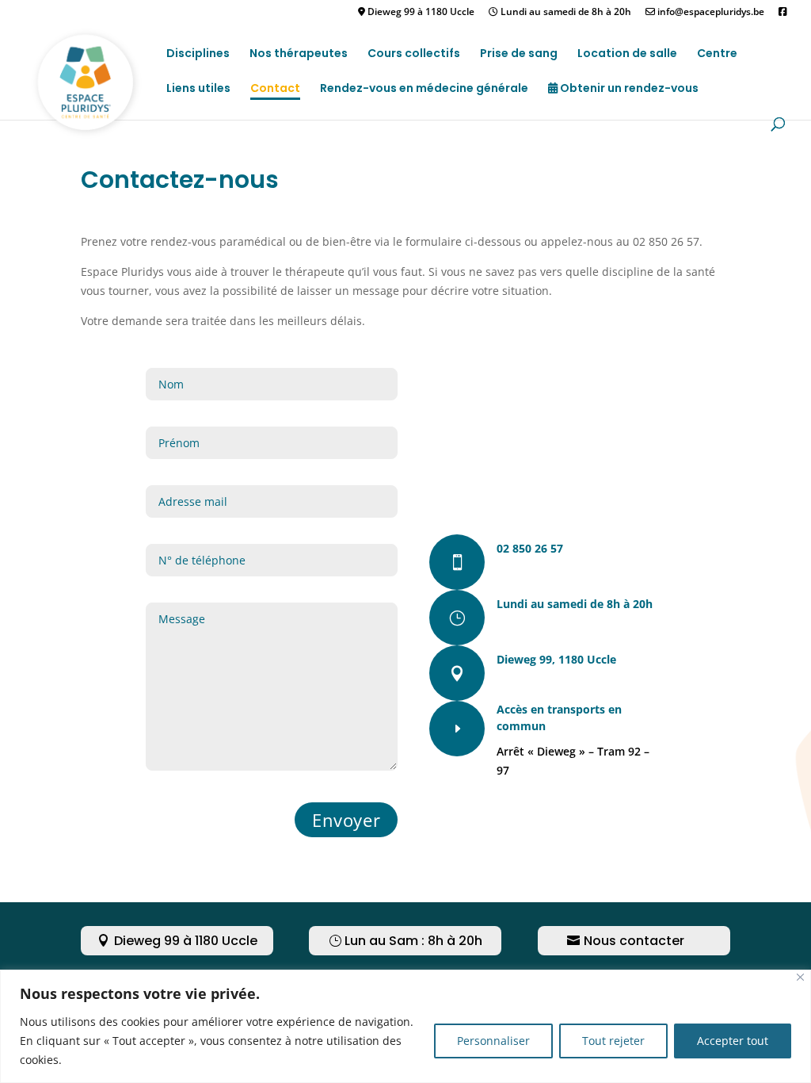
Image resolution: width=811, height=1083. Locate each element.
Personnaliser (493, 1040)
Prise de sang (519, 54)
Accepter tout (732, 1040)
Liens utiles (198, 89)
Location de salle (627, 54)
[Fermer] (800, 977)
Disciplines (198, 54)
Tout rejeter (613, 1040)
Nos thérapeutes (298, 54)
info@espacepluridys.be (709, 12)
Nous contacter (634, 941)
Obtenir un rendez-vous (628, 89)
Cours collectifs (413, 54)
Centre (717, 54)
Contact (275, 89)
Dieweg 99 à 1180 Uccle (419, 12)
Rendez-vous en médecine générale (424, 89)
